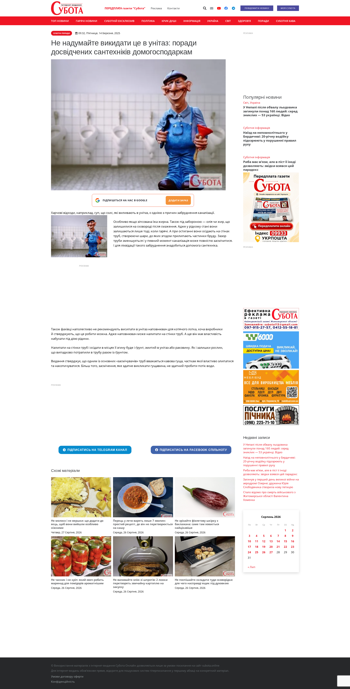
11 (256, 541)
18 (256, 546)
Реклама (156, 8)
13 (271, 541)
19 (263, 546)
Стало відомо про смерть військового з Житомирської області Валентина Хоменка (269, 496)
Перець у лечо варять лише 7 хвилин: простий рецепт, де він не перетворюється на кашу (143, 524)
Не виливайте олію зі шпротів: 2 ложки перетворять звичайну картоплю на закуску (140, 583)
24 (249, 552)
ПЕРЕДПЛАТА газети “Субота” (125, 8)
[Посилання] (67, 8)
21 (278, 546)
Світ (245, 102)
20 (271, 546)
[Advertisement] (143, 294)
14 (278, 541)
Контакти (173, 8)
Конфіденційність (63, 681)
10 (249, 541)
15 (285, 541)
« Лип (251, 567)
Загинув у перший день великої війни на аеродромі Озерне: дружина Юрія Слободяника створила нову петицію (271, 483)
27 (271, 552)
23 (292, 546)
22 (285, 546)
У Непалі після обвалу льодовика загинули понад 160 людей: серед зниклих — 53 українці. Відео (270, 111)
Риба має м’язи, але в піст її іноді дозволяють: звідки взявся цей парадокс (269, 166)
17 (249, 546)
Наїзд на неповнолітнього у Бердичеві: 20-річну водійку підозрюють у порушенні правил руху (269, 138)
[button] (205, 8)
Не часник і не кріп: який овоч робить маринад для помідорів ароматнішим (77, 581)
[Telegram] (233, 8)
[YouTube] (219, 8)
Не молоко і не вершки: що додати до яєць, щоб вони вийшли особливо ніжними (77, 524)
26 (263, 552)
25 (256, 552)
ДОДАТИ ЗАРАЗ (178, 200)
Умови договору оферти (67, 676)
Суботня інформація (256, 128)
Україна (255, 102)
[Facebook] (226, 8)
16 (292, 541)
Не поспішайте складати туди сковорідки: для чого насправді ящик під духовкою (204, 581)
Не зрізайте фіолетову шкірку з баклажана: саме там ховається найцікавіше (197, 524)
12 (263, 541)
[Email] (211, 8)
